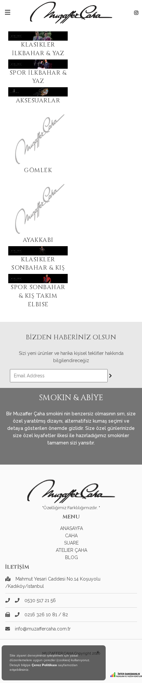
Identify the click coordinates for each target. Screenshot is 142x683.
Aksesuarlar (38, 100)
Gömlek (38, 170)
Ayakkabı (38, 240)
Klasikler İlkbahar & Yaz (38, 49)
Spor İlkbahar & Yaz (38, 77)
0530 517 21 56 (40, 600)
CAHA (71, 535)
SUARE (71, 543)
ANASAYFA (71, 528)
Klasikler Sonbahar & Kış (38, 263)
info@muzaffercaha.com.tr (43, 628)
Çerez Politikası (44, 665)
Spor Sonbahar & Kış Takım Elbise (38, 295)
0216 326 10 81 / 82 (46, 614)
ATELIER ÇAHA (71, 550)
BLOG (71, 557)
